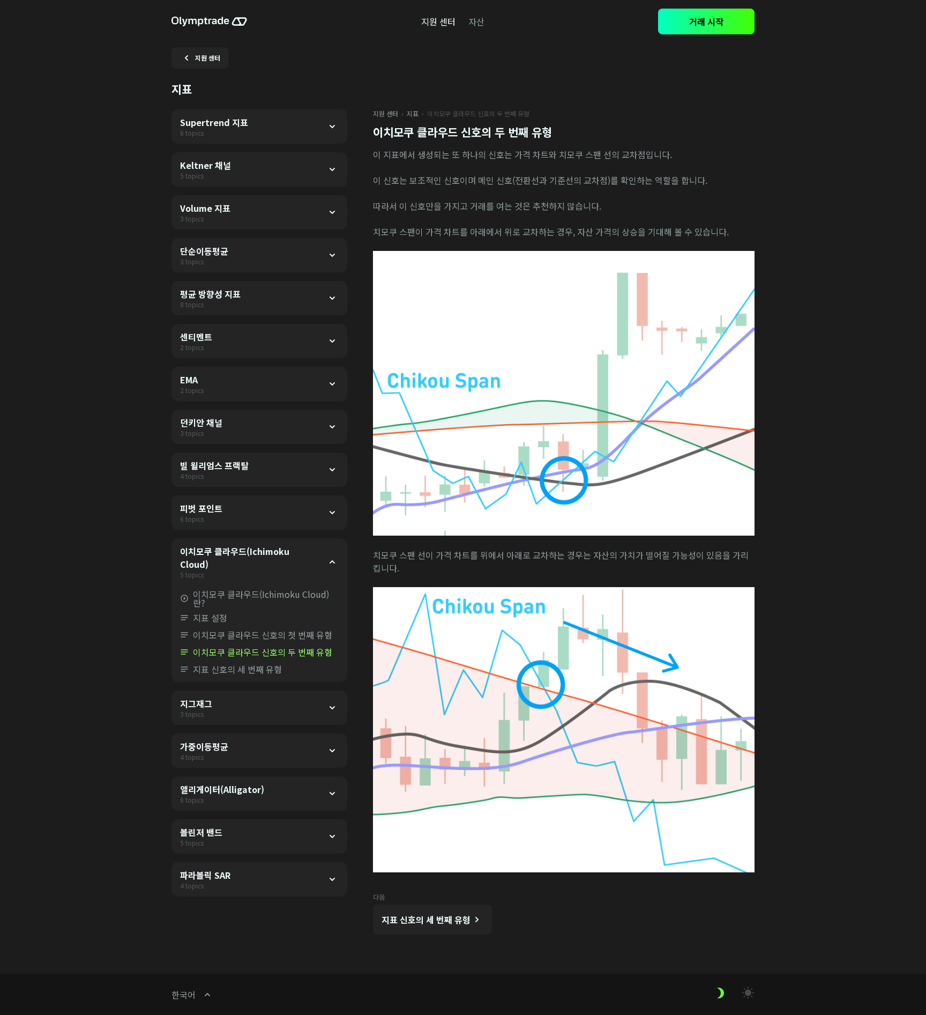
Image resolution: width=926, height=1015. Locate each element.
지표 (413, 113)
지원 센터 (385, 113)
